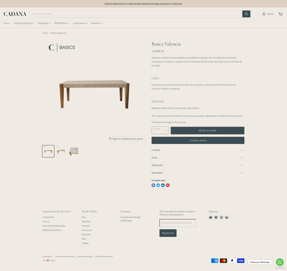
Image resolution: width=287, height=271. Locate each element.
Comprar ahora (198, 140)
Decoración (87, 230)
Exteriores (86, 234)
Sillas (84, 238)
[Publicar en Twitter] (158, 185)
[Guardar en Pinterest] (168, 185)
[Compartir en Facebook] (153, 185)
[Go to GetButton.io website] (280, 268)
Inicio (6, 23)
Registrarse (168, 233)
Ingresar (270, 13)
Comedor (86, 225)
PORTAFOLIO (60, 23)
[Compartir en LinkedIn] (163, 185)
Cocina (46, 221)
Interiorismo (48, 217)
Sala (84, 217)
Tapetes (85, 243)
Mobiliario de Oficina (52, 230)
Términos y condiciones (64, 256)
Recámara (86, 221)
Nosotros (96, 23)
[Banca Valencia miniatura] (48, 151)
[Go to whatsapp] (280, 262)
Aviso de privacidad (84, 256)
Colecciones (79, 23)
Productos (43, 23)
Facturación (47, 256)
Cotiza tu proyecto (23, 23)
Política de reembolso (104, 256)
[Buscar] (246, 13)
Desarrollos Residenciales (54, 225)
